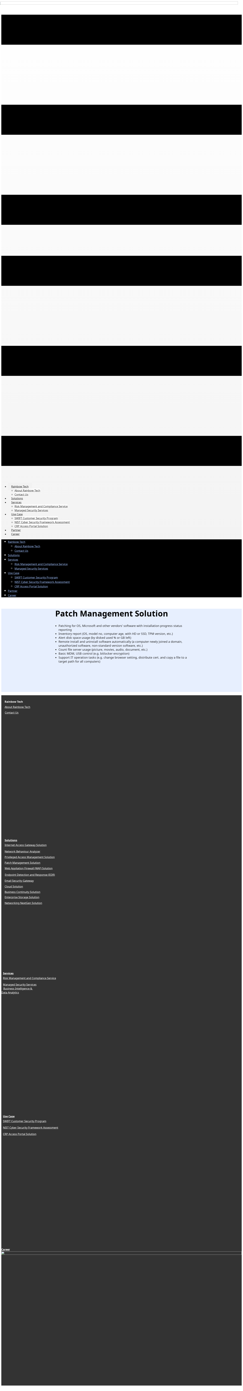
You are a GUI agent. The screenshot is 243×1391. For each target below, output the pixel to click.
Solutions (11, 840)
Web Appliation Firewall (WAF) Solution (29, 868)
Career (5, 1249)
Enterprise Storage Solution (22, 897)
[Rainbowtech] (121, 1254)
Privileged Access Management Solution (30, 857)
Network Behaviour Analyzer (22, 851)
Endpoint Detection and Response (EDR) (30, 875)
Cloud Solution (14, 886)
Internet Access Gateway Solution (26, 845)
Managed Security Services (20, 984)
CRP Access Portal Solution (19, 1134)
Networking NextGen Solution (23, 903)
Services (8, 973)
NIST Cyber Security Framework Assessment (30, 1127)
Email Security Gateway (19, 881)
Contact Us (12, 712)
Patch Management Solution (22, 863)
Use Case (9, 1116)
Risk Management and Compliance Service (29, 978)
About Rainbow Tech (17, 707)
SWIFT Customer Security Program (24, 1121)
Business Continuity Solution (22, 892)
